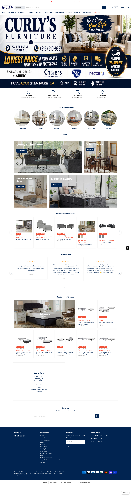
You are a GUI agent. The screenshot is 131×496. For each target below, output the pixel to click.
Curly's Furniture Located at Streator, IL (50, 460)
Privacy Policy (43, 451)
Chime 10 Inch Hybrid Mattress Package (105, 353)
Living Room (11, 12)
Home (3, 12)
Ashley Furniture (19, 240)
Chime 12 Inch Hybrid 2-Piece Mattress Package (86, 353)
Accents (68, 12)
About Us (42, 438)
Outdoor (76, 12)
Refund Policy (43, 446)
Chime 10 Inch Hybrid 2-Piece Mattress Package (86, 323)
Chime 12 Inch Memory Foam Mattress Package (44, 353)
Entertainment (59, 12)
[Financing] (78, 94)
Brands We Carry (87, 12)
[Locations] (102, 94)
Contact (42, 442)
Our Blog (42, 462)
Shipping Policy (44, 449)
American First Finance (46, 453)
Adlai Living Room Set (42, 239)
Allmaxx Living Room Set (64, 239)
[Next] (120, 232)
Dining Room (29, 12)
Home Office (48, 12)
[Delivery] (28, 94)
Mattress (39, 12)
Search (42, 435)
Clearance (97, 12)
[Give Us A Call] (53, 94)
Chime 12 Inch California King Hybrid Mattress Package (65, 353)
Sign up (69, 447)
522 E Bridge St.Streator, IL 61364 (39, 379)
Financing (42, 444)
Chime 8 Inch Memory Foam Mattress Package (23, 353)
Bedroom (20, 12)
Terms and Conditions (45, 440)
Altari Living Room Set (105, 242)
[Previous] (11, 232)
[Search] (104, 7)
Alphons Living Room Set (85, 244)
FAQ (41, 455)
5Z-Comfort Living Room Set (23, 239)
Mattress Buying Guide (46, 457)
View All (65, 134)
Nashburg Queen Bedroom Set (106, 323)
